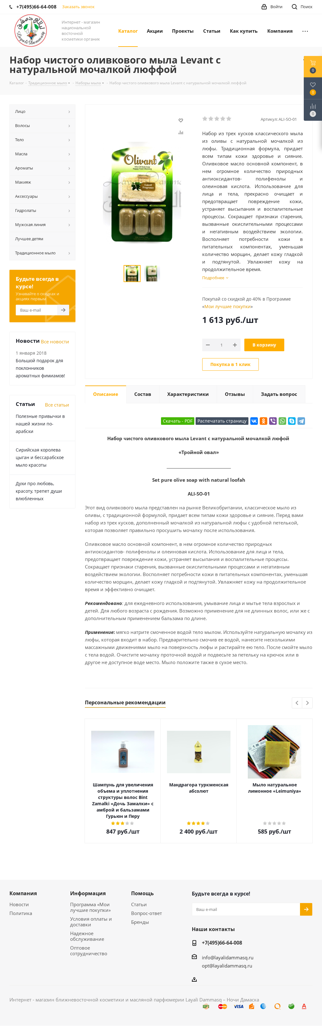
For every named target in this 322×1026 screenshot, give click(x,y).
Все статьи (57, 405)
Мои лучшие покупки (227, 306)
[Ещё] (305, 30)
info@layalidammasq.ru (227, 957)
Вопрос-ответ (146, 913)
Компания (23, 893)
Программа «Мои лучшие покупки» (90, 907)
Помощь (142, 893)
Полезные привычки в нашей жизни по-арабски (40, 423)
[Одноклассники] (263, 421)
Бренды (140, 922)
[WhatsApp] (282, 421)
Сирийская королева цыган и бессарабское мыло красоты (40, 457)
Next (307, 703)
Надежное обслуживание (87, 936)
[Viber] (273, 421)
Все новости (55, 341)
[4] (223, 118)
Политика (20, 913)
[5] (229, 118)
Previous (297, 703)
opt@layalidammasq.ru (227, 965)
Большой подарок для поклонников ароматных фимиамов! (40, 368)
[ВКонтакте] (254, 421)
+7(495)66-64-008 (222, 942)
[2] (211, 118)
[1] (205, 118)
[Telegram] (301, 421)
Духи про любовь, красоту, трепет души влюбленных (39, 491)
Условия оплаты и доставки (91, 922)
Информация (88, 893)
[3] (217, 118)
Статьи (139, 904)
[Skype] (292, 421)
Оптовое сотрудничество (88, 951)
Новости (19, 904)
